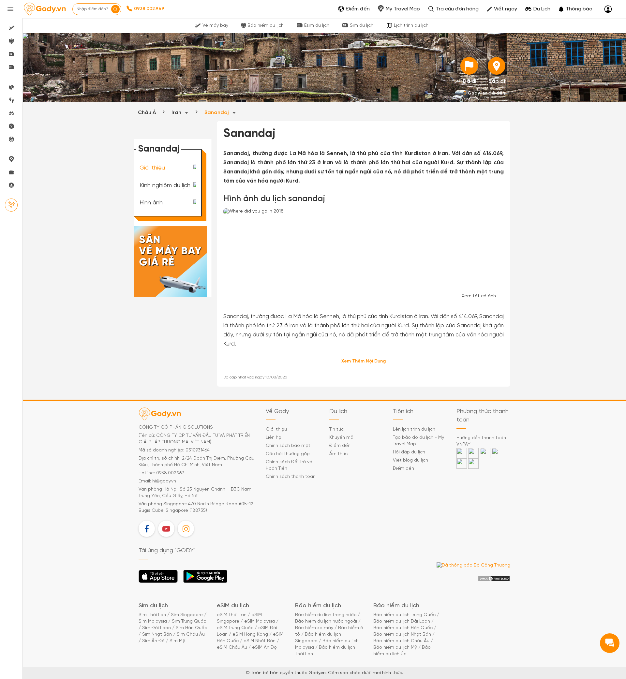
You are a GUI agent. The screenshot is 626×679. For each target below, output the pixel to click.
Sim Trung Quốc (189, 621)
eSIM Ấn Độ (264, 647)
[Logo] (45, 9)
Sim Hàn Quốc (191, 628)
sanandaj (217, 112)
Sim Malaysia (153, 621)
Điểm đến (339, 445)
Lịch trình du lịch (411, 25)
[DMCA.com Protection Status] (494, 578)
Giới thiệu (152, 168)
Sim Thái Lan (152, 615)
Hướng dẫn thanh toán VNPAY (481, 441)
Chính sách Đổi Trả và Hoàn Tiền (289, 465)
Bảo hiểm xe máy (314, 628)
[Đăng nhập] (608, 9)
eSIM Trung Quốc (235, 628)
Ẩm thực (338, 453)
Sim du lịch (361, 25)
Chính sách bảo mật (288, 445)
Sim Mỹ (177, 641)
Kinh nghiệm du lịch (165, 185)
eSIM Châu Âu (232, 647)
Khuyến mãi (341, 437)
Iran (177, 112)
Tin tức (336, 429)
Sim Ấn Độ (153, 641)
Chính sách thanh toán (291, 476)
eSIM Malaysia (259, 621)
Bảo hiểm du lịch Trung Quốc (404, 615)
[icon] (469, 66)
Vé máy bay (215, 25)
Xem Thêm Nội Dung (363, 361)
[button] (575, 9)
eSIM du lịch (233, 606)
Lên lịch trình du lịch (414, 429)
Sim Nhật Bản (157, 634)
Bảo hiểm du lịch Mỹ (395, 647)
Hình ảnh (151, 203)
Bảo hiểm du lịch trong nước (325, 615)
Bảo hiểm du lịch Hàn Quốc (403, 628)
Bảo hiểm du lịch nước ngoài (326, 621)
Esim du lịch (316, 25)
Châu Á (147, 112)
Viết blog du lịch (410, 460)
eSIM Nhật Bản (260, 641)
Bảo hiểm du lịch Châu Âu (401, 641)
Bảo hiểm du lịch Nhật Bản (402, 634)
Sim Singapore (187, 615)
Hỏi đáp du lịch (409, 452)
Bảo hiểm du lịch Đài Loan (401, 621)
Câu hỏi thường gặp (288, 453)
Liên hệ (273, 437)
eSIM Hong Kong (250, 634)
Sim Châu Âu (191, 634)
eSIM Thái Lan (231, 615)
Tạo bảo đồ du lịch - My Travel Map (418, 441)
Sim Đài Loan (156, 628)
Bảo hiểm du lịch (265, 25)
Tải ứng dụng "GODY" (158, 578)
